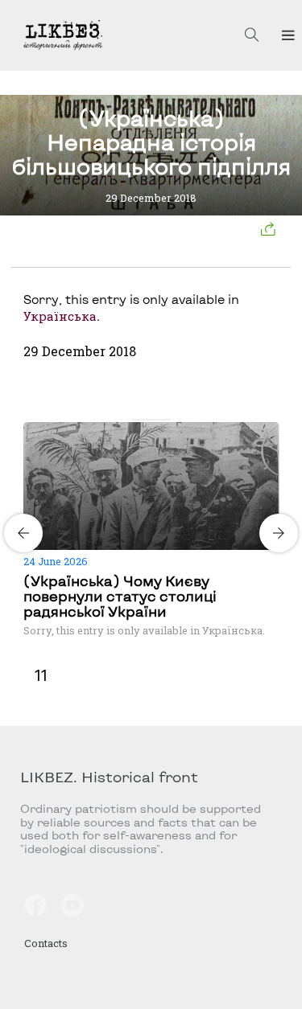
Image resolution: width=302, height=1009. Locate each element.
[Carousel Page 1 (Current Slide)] (137, 419)
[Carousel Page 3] (156, 419)
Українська (60, 316)
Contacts (46, 943)
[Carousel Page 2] (146, 419)
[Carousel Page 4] (166, 419)
